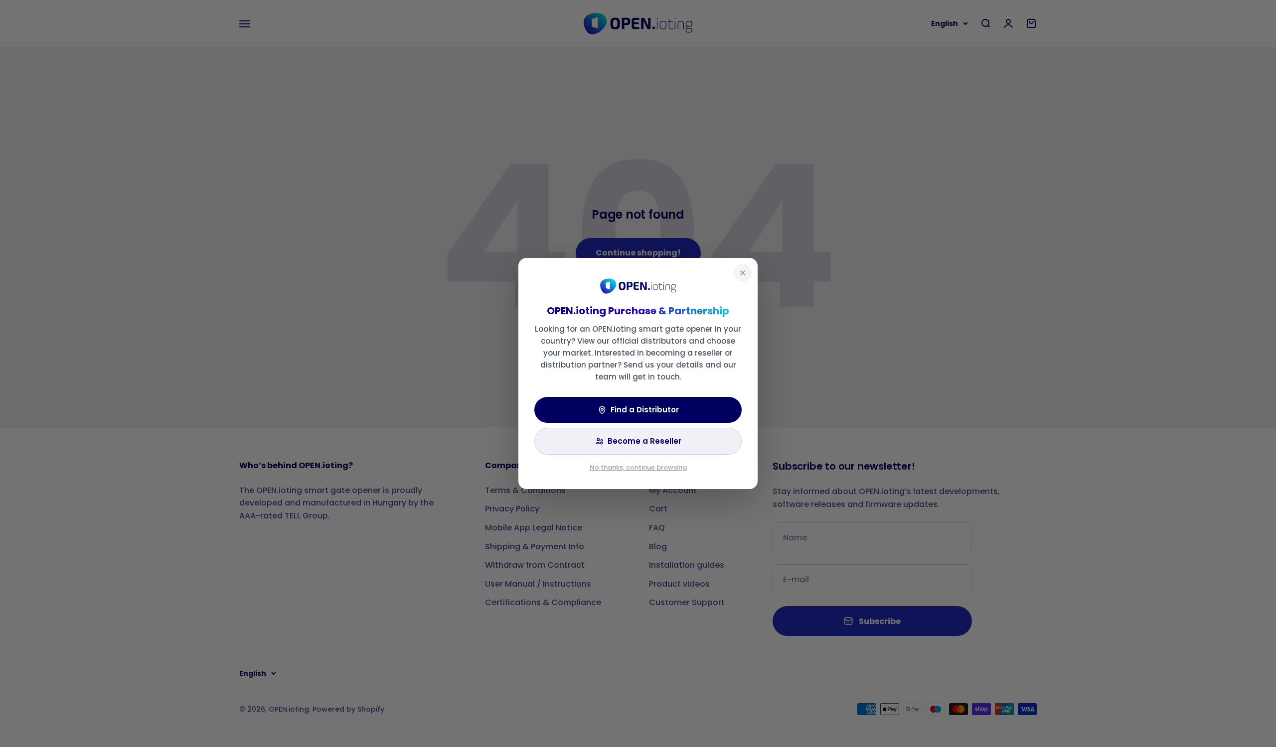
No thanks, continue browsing (638, 467)
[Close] (743, 273)
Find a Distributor (645, 409)
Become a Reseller (644, 441)
